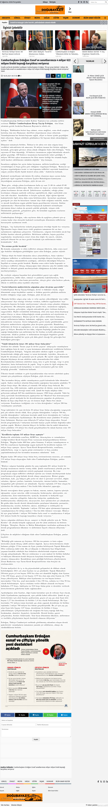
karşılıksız (4, 769)
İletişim (53, 2)
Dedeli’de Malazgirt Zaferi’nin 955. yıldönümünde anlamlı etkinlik (33, 23)
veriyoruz (11, 769)
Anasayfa (6, 18)
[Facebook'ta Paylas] (48, 76)
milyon (53, 767)
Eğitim (56, 18)
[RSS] (87, 2)
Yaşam (65, 18)
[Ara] (106, 2)
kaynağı (62, 767)
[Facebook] (79, 2)
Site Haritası (5, 805)
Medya (37, 18)
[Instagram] (84, 2)
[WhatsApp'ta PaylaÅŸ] (63, 76)
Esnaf (33, 767)
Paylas (8, 715)
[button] (101, 22)
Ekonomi (76, 18)
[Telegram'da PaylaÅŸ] (69, 76)
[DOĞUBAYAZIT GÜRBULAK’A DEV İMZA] (90, 154)
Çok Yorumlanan (98, 139)
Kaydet (36, 739)
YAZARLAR (90, 61)
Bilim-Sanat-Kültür (92, 18)
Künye (45, 2)
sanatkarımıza (40, 767)
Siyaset (27, 18)
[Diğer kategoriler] (105, 18)
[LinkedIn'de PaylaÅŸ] (58, 76)
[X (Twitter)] (81, 2)
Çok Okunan (81, 139)
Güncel (17, 18)
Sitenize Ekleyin (16, 805)
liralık (57, 767)
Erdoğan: (28, 767)
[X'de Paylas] (53, 76)
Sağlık (46, 18)
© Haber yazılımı (92, 805)
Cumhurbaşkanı (19, 767)
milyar (48, 767)
